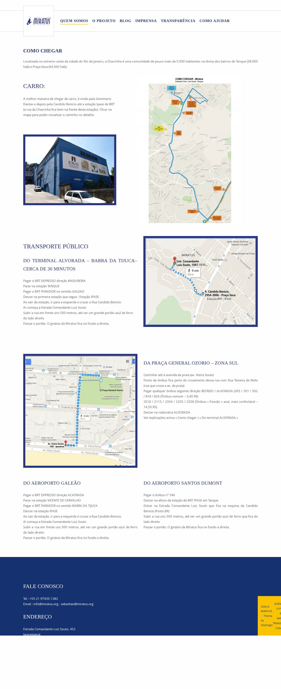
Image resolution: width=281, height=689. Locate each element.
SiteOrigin (267, 625)
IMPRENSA (146, 21)
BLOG (125, 21)
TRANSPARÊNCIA (178, 21)
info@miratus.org (46, 604)
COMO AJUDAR (215, 21)
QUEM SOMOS (74, 21)
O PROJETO (104, 21)
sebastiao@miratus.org (77, 604)
